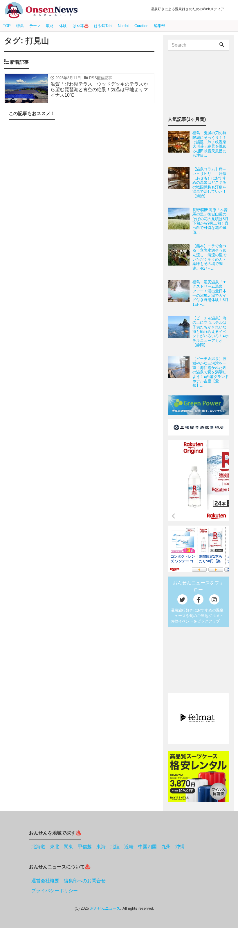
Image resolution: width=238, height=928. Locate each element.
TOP (7, 26)
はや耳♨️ (81, 26)
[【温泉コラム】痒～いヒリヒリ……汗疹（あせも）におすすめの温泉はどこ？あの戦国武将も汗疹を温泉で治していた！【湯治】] (180, 182)
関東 (68, 846)
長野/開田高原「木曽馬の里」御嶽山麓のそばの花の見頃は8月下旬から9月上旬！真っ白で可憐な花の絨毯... (210, 221)
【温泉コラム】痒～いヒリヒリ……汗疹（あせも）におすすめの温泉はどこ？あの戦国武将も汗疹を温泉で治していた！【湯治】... (209, 182)
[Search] (222, 45)
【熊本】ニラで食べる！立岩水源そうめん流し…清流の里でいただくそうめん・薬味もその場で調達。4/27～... (209, 257)
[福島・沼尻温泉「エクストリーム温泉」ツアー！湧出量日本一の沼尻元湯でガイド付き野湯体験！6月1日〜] (180, 293)
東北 (54, 846)
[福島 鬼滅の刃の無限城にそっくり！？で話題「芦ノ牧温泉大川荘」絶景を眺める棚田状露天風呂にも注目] (180, 144)
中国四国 (147, 846)
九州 (166, 846)
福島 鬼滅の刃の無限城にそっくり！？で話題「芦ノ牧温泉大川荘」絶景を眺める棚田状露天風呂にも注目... (209, 144)
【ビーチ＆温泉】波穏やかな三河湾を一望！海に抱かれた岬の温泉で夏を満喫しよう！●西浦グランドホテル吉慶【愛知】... (210, 372)
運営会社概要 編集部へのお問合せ (68, 880)
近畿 (129, 846)
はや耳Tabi (103, 26)
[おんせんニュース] (41, 10)
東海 (101, 846)
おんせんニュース (105, 908)
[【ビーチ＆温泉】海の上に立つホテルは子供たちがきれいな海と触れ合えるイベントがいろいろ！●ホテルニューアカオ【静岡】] (180, 331)
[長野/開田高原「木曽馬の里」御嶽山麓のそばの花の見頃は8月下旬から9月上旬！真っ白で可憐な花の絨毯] (180, 221)
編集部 (159, 26)
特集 (20, 26)
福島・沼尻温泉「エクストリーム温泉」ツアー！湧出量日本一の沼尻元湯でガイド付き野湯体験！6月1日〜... (210, 293)
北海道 (38, 846)
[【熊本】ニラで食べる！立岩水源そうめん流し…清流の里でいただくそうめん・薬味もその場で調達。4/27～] (180, 257)
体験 (63, 26)
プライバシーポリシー (54, 890)
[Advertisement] (79, 174)
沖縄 (180, 846)
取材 (50, 26)
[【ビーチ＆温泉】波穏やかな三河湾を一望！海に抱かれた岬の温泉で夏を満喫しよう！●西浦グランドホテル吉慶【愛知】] (180, 372)
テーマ (35, 26)
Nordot (123, 26)
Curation (141, 26)
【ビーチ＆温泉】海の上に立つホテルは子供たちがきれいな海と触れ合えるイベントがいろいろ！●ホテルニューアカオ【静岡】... (210, 331)
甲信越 (85, 846)
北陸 (115, 846)
